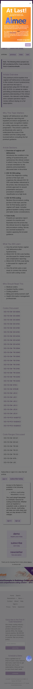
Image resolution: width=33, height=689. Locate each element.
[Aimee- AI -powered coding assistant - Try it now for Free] (29, 658)
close (28, 45)
